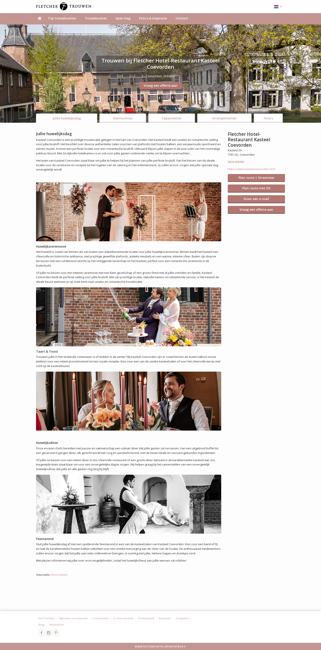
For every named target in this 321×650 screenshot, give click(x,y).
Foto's (268, 118)
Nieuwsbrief (56, 624)
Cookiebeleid (101, 618)
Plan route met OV (256, 188)
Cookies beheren (123, 618)
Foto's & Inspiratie (153, 18)
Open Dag (122, 18)
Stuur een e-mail (256, 199)
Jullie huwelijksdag (67, 118)
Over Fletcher (46, 618)
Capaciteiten (171, 118)
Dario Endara (59, 575)
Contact (182, 18)
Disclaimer (165, 618)
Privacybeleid (146, 618)
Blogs (41, 624)
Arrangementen (224, 118)
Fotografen (182, 618)
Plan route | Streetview (256, 178)
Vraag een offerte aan (160, 85)
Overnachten (123, 118)
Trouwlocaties (96, 18)
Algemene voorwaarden (73, 618)
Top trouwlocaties (62, 18)
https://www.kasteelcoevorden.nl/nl (251, 169)
